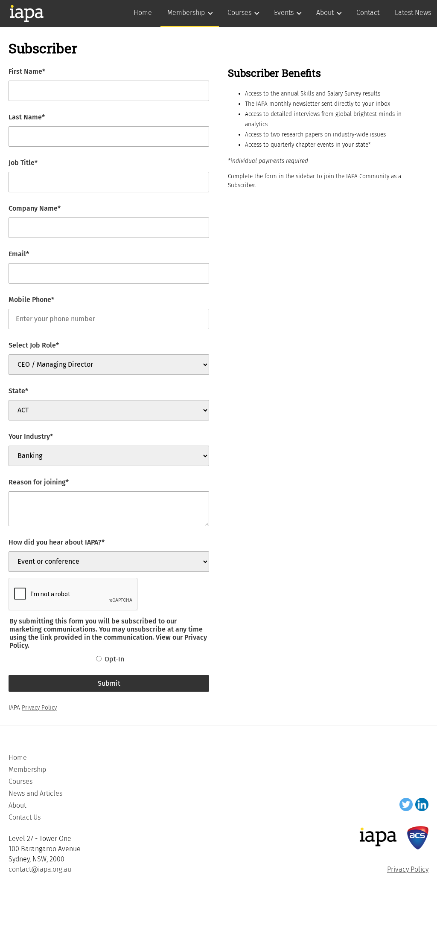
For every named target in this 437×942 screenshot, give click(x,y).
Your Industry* (31, 436)
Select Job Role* (34, 345)
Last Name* (27, 117)
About (325, 13)
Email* (19, 254)
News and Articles (35, 793)
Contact (367, 13)
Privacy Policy (39, 707)
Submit (109, 683)
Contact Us (25, 817)
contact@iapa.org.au (40, 869)
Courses (239, 13)
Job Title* (23, 163)
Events (284, 13)
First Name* (27, 71)
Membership (186, 13)
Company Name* (35, 208)
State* (18, 391)
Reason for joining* (39, 482)
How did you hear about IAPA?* (57, 542)
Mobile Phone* (31, 300)
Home (143, 13)
